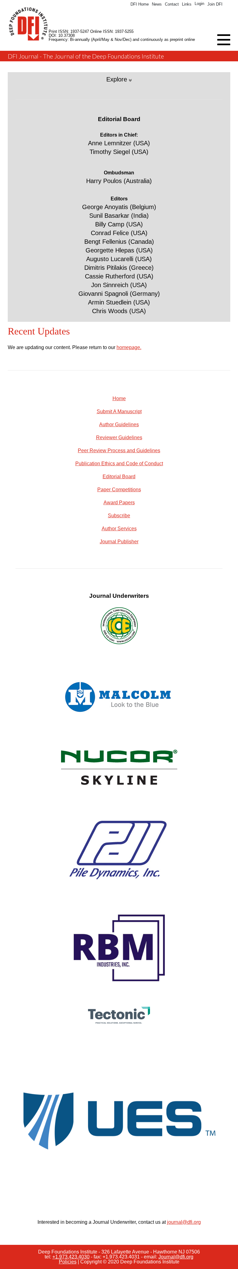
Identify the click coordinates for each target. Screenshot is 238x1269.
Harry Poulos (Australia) (119, 180)
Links (187, 4)
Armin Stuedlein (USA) (119, 302)
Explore (117, 79)
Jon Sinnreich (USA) (119, 285)
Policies (68, 1261)
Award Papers (119, 502)
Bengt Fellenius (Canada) (119, 241)
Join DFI (215, 4)
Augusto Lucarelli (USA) (119, 259)
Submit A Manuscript (119, 411)
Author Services (119, 528)
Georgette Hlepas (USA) (119, 250)
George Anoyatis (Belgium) (119, 206)
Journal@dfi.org (175, 1256)
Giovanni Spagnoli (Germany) (119, 293)
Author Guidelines (119, 424)
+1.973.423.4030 (71, 1256)
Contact (172, 4)
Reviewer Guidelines (119, 437)
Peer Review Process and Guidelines (119, 450)
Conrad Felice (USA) (119, 233)
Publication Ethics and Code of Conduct (119, 463)
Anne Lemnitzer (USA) (119, 143)
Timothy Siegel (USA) (119, 151)
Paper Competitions (119, 489)
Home (119, 398)
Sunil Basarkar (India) (119, 215)
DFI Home (139, 4)
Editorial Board (119, 476)
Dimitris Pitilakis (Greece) (119, 267)
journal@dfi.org (184, 1222)
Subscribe (119, 515)
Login (199, 4)
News (157, 4)
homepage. (129, 347)
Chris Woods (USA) (119, 311)
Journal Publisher (119, 541)
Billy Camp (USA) (119, 224)
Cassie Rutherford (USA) (119, 276)
